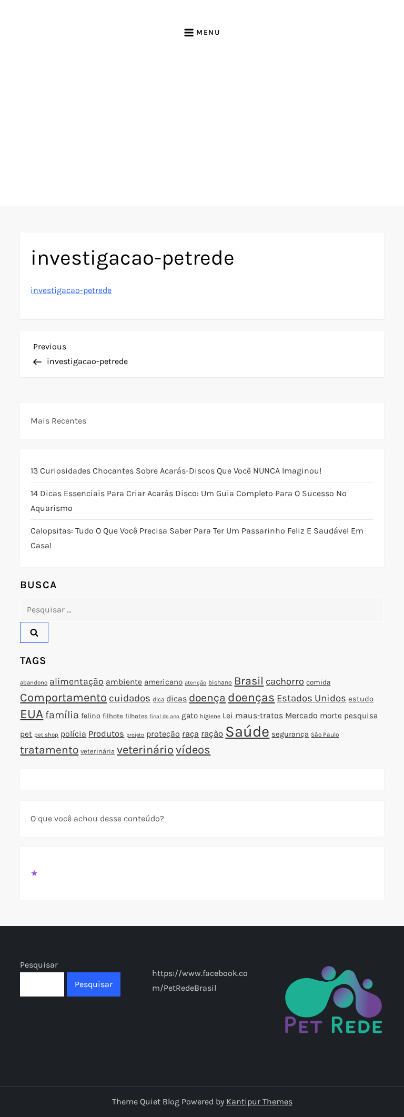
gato (189, 715)
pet (26, 734)
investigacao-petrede (71, 290)
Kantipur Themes (259, 1101)
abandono (33, 682)
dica (158, 699)
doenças (251, 697)
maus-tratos (259, 715)
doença (207, 697)
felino (90, 715)
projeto (135, 734)
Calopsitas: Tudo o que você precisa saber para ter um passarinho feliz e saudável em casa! (197, 538)
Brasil (249, 680)
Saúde (247, 731)
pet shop (46, 734)
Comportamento (63, 698)
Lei (228, 715)
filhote (113, 716)
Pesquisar (39, 965)
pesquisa (361, 715)
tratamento (49, 749)
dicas (176, 698)
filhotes (136, 716)
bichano (220, 682)
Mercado (301, 715)
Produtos (106, 734)
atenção (195, 682)
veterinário (145, 750)
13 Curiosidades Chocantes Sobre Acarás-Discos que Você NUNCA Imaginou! (176, 471)
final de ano (164, 716)
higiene (210, 716)
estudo (360, 698)
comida (318, 682)
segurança (290, 734)
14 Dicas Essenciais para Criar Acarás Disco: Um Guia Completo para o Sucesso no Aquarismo (189, 500)
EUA (31, 713)
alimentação (76, 681)
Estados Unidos (311, 698)
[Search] (34, 632)
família (62, 715)
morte (331, 715)
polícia (73, 734)
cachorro (285, 681)
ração (212, 734)
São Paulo (325, 734)
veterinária (97, 751)
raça (190, 734)
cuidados (129, 698)
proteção (163, 734)
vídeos (193, 750)
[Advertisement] (202, 127)
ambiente (124, 682)
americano (163, 682)
